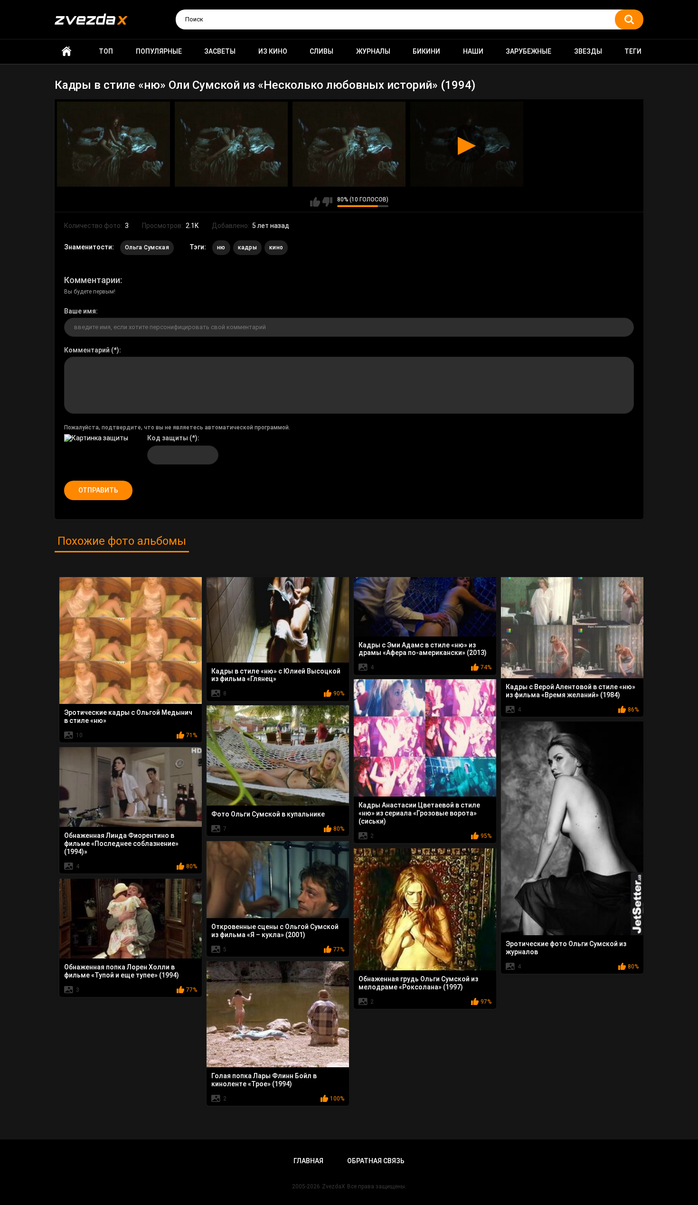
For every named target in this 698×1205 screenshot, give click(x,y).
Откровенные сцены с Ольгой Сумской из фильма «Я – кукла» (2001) (275, 931)
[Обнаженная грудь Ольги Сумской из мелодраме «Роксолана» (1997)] (425, 909)
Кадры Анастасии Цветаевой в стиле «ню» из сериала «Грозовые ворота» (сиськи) (419, 813)
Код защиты (167, 438)
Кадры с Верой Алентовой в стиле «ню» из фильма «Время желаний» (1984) (570, 691)
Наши (473, 51)
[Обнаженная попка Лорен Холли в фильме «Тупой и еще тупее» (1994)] (130, 919)
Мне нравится (315, 202)
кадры (247, 247)
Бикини (426, 51)
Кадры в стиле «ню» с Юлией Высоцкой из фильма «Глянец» (275, 675)
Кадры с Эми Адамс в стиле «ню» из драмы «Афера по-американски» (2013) (422, 649)
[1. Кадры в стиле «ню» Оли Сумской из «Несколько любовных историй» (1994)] (113, 144)
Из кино (272, 51)
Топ (106, 51)
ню (221, 247)
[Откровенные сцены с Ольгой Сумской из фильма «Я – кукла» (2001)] (278, 880)
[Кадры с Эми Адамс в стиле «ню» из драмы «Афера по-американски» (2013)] (425, 606)
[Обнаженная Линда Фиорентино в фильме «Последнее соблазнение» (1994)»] (130, 787)
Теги (632, 51)
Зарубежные (528, 51)
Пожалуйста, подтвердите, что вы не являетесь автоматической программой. (177, 427)
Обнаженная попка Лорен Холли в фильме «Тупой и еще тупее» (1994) (121, 971)
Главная (66, 51)
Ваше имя (80, 311)
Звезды (588, 51)
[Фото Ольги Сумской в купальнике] (278, 755)
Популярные (159, 51)
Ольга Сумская (147, 247)
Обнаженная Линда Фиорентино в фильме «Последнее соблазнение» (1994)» (121, 843)
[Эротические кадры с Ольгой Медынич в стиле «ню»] (130, 640)
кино (276, 247)
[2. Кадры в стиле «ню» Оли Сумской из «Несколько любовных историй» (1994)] (231, 144)
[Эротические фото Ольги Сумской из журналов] (572, 828)
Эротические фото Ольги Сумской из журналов (566, 948)
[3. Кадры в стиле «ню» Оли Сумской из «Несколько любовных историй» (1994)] (349, 144)
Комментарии (92, 280)
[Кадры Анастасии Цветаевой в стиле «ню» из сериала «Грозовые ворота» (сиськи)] (425, 738)
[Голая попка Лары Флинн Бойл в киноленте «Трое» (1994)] (278, 1014)
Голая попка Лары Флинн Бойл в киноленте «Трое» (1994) (264, 1080)
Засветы (220, 51)
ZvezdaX (333, 1186)
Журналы (373, 51)
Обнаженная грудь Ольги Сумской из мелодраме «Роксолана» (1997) (418, 983)
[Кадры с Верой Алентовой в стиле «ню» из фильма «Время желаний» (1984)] (572, 628)
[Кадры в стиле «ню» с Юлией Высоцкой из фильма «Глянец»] (278, 620)
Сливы (321, 51)
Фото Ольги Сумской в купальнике (268, 814)
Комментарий (87, 350)
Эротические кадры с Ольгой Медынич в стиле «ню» (128, 716)
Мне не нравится (327, 202)
